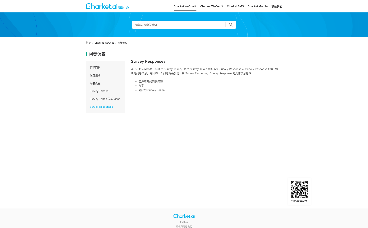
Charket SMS (235, 6)
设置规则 (95, 75)
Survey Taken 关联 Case (105, 98)
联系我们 (276, 6)
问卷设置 (95, 83)
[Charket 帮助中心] (183, 216)
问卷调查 (122, 42)
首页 (88, 42)
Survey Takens (99, 91)
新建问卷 (95, 67)
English (184, 222)
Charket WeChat (104, 42)
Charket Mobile (258, 6)
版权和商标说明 (184, 226)
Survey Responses (101, 106)
